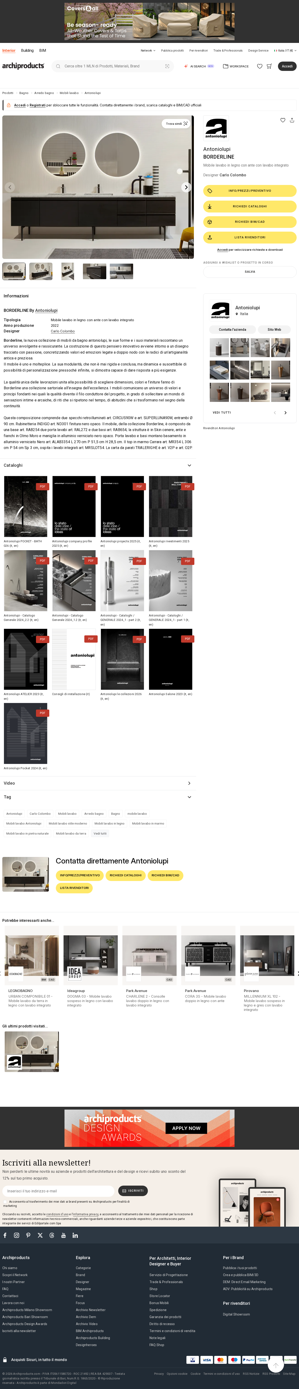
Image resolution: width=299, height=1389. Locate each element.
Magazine (83, 1289)
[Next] (186, 187)
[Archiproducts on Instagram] (17, 1235)
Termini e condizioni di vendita (172, 1331)
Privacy (159, 1373)
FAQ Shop (157, 1345)
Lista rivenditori (250, 237)
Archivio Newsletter (91, 1310)
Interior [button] (8, 50)
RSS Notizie (251, 1373)
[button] (148, 50)
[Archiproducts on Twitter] (40, 1235)
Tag (7, 796)
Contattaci (10, 1296)
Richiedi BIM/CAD (250, 221)
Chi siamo (9, 1268)
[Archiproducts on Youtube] (64, 1235)
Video (9, 783)
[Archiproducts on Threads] (52, 1235)
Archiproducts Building (93, 1338)
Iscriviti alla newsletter (19, 1331)
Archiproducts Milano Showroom (27, 1310)
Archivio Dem (86, 1317)
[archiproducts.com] (23, 66)
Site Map (289, 1373)
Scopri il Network (15, 1275)
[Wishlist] (260, 66)
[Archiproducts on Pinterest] (29, 1235)
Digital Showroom (236, 1314)
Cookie (195, 1373)
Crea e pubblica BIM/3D (240, 1275)
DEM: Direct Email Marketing (244, 1282)
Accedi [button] (287, 66)
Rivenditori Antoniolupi (219, 428)
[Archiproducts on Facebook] (6, 1235)
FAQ (5, 1289)
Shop (153, 1289)
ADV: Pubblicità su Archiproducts (248, 1289)
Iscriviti (136, 1190)
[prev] (274, 413)
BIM (42, 50)
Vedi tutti (100, 833)
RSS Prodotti (271, 1373)
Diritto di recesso (162, 1324)
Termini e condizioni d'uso (221, 1373)
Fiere (79, 1296)
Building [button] (27, 50)
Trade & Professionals (228, 50)
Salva (250, 271)
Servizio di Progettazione (169, 1275)
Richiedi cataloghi (250, 206)
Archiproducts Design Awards (24, 1324)
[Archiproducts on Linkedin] (75, 1235)
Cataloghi (13, 465)
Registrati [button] (38, 105)
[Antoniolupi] (216, 128)
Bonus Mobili (159, 1303)
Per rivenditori (198, 50)
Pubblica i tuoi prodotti (240, 1268)
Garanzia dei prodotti (165, 1317)
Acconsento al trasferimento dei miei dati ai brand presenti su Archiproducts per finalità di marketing (66, 1204)
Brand (80, 1275)
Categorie (83, 1268)
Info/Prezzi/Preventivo (250, 190)
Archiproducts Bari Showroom (25, 1317)
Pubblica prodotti (172, 50)
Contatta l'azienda (232, 329)
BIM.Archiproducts (90, 1331)
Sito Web (274, 329)
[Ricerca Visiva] (167, 66)
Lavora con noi (13, 1303)
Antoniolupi (217, 149)
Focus (80, 1303)
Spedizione (158, 1310)
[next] (285, 413)
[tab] (154, 50)
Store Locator (160, 1296)
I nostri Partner (13, 1282)
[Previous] (10, 187)
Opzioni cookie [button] (177, 1373)
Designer (82, 1282)
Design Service (258, 50)
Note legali (157, 1338)
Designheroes (86, 1345)
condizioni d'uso (57, 1214)
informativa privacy (85, 1214)
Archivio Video (87, 1324)
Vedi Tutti (222, 412)
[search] (58, 66)
